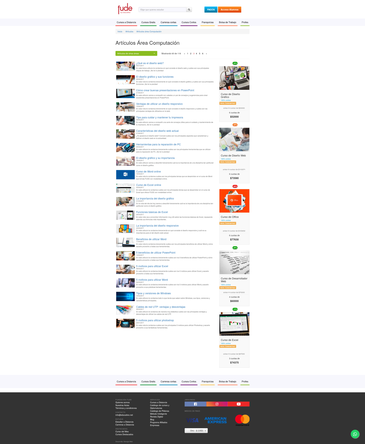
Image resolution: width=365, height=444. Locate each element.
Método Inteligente (158, 413)
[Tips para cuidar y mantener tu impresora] (125, 120)
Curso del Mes (122, 431)
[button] (195, 404)
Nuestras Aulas (122, 405)
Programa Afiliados (158, 422)
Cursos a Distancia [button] (126, 22)
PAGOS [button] (211, 9)
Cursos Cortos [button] (189, 22)
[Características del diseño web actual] (125, 134)
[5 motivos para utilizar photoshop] (125, 323)
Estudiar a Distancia (124, 421)
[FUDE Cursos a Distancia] (124, 8)
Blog (152, 419)
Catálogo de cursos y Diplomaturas (159, 406)
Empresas (154, 425)
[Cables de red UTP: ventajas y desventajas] (125, 310)
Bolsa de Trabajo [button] (227, 22)
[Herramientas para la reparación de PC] (125, 147)
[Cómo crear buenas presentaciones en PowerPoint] (125, 93)
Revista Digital (156, 416)
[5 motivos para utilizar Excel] (125, 269)
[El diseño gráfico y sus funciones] (125, 80)
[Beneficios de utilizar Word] (125, 242)
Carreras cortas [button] (168, 22)
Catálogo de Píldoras (159, 410)
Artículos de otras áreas (128, 53)
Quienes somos (122, 402)
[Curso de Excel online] (125, 188)
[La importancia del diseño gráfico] (125, 201)
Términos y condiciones (126, 408)
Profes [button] (245, 22)
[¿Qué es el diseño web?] (125, 66)
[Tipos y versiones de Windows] (125, 296)
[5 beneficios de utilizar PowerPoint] (125, 255)
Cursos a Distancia (158, 402)
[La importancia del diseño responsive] (125, 228)
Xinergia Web (128, 441)
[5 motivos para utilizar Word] (125, 283)
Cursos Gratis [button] (148, 22)
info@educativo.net (124, 414)
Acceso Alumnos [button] (230, 9)
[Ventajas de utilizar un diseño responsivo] (125, 107)
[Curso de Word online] (125, 174)
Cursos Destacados (124, 434)
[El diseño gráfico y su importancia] (125, 161)
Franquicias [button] (208, 22)
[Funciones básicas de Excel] (125, 215)
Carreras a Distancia (124, 424)
